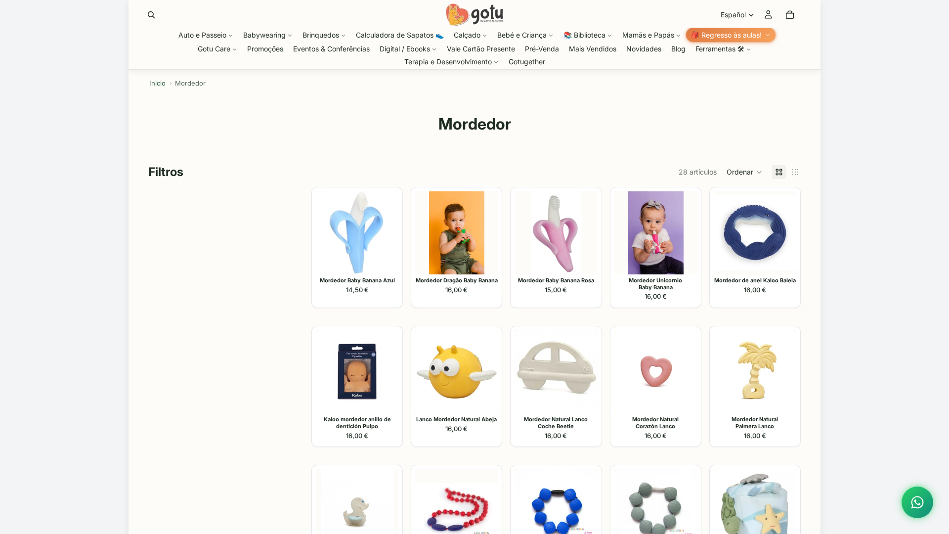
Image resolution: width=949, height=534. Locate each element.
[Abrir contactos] (917, 502)
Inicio (157, 83)
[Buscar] (151, 15)
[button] (744, 172)
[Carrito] (790, 15)
